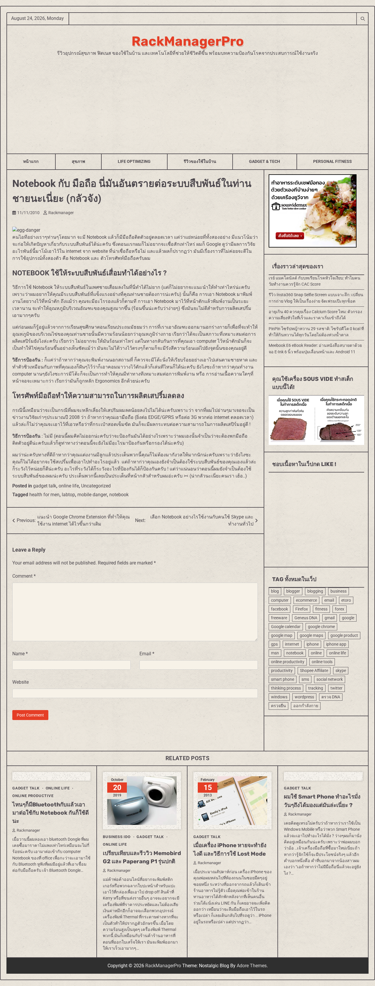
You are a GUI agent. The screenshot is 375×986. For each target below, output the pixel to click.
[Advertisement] (187, 101)
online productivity (287, 661)
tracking (315, 688)
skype (340, 670)
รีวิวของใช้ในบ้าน (200, 161)
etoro (346, 600)
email (329, 600)
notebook (119, 494)
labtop (68, 494)
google (348, 617)
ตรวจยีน (278, 705)
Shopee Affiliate (314, 670)
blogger (293, 591)
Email (146, 653)
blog (275, 591)
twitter (336, 688)
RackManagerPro (188, 41)
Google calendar (286, 626)
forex (339, 608)
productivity (282, 670)
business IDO (117, 837)
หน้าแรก (31, 161)
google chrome (321, 626)
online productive (33, 796)
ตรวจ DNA (330, 697)
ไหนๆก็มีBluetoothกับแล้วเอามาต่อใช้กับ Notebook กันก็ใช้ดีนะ (50, 813)
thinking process (286, 688)
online (316, 652)
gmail (330, 617)
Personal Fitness (332, 161)
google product (344, 635)
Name (20, 653)
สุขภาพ (78, 161)
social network (329, 679)
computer (280, 600)
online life (69, 486)
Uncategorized (96, 486)
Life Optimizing (134, 161)
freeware (279, 617)
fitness (321, 608)
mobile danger (92, 494)
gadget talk (44, 486)
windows (279, 697)
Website (20, 682)
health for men (44, 494)
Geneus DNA (305, 617)
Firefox (301, 608)
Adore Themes (252, 965)
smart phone (282, 679)
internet (292, 644)
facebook (279, 608)
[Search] (362, 18)
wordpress (304, 697)
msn (275, 652)
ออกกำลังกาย (305, 705)
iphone (312, 644)
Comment (24, 576)
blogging (315, 591)
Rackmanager (61, 212)
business (338, 591)
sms (305, 679)
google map (281, 635)
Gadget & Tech (264, 161)
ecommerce (306, 600)
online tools (322, 661)
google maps (311, 635)
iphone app (336, 644)
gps (274, 644)
